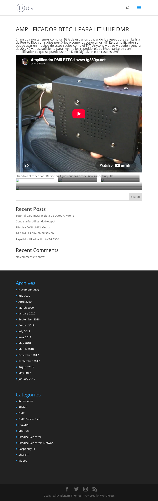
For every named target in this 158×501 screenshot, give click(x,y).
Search (135, 197)
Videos (22, 460)
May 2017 (24, 373)
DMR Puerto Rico (29, 419)
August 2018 (26, 325)
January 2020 (26, 313)
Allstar (22, 407)
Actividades (25, 401)
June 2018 (24, 337)
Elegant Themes (70, 495)
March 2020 (26, 307)
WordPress (107, 495)
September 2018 (29, 319)
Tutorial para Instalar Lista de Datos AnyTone (45, 215)
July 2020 (24, 295)
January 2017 (26, 379)
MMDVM (23, 431)
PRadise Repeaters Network (36, 443)
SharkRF (23, 454)
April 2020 (25, 301)
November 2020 (28, 289)
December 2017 (28, 355)
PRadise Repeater (29, 437)
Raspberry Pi (26, 449)
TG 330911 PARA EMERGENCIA (35, 233)
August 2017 (26, 367)
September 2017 (29, 361)
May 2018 (24, 343)
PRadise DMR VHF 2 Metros (33, 227)
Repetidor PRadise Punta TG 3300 (37, 239)
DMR (21, 413)
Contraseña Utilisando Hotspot (35, 221)
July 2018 (24, 331)
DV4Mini (23, 425)
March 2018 (26, 349)
